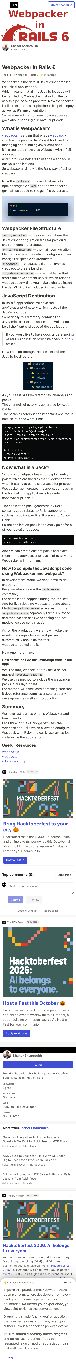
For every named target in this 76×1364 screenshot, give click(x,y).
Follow (38, 1065)
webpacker (10, 135)
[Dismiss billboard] (70, 1282)
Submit (15, 899)
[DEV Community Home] (14, 4)
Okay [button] (10, 1357)
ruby (34, 75)
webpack (21, 75)
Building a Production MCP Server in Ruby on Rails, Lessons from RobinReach (36, 1179)
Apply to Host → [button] (17, 1033)
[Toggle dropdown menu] (71, 772)
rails (7, 75)
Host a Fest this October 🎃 (34, 1003)
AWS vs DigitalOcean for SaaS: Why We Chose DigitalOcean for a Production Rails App (33, 1160)
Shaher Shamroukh (24, 46)
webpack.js (10, 752)
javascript (48, 75)
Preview (34, 899)
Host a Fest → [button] (15, 860)
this (70, 339)
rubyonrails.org (13, 761)
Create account (61, 5)
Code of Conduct (27, 910)
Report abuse (51, 910)
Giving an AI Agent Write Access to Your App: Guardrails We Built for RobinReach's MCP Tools (34, 1141)
